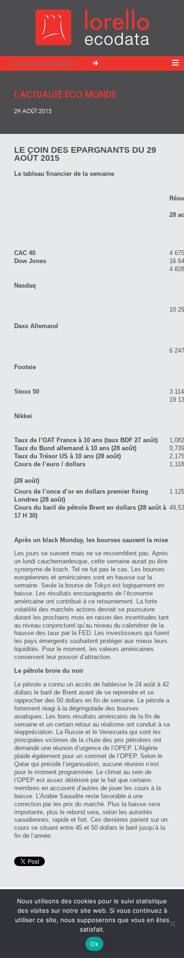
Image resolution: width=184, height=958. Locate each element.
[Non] (172, 923)
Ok (94, 944)
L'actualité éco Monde (65, 93)
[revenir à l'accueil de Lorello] (92, 43)
